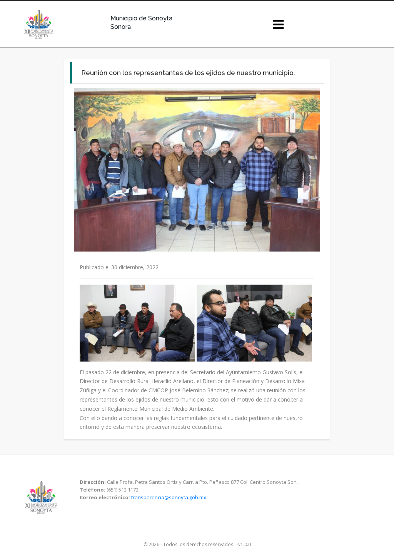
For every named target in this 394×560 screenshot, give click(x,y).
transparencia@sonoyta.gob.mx (168, 497)
